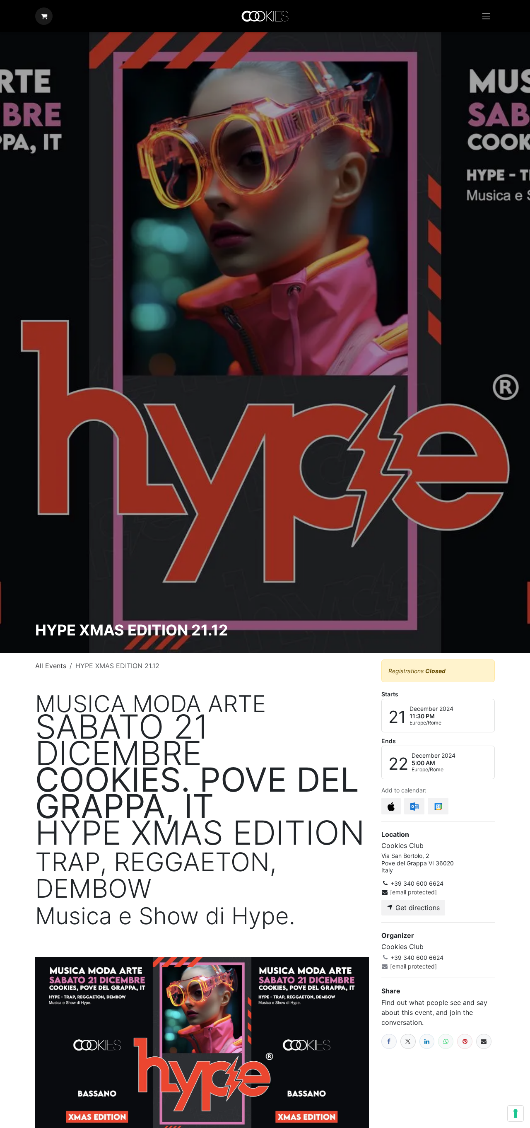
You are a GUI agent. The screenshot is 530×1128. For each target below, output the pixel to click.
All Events (50, 666)
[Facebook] (389, 1041)
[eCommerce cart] (44, 16)
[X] (408, 1041)
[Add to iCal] (391, 806)
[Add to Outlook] (414, 806)
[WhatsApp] (445, 1041)
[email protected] (413, 892)
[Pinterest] (464, 1041)
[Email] (483, 1041)
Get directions (416, 907)
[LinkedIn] (427, 1041)
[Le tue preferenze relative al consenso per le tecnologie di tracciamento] (515, 1113)
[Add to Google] (438, 806)
